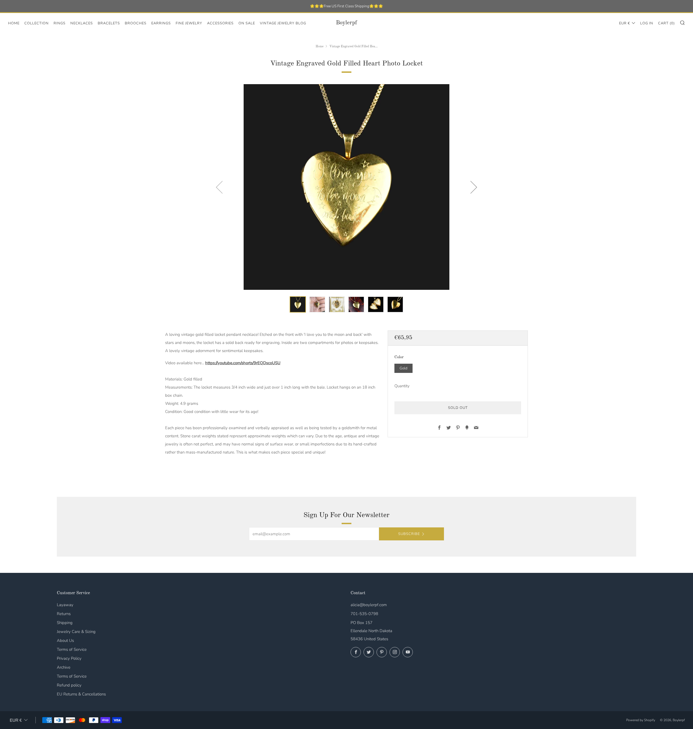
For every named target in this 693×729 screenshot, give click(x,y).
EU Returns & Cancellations (81, 694)
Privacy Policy (69, 658)
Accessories (220, 23)
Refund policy (69, 685)
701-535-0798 (364, 613)
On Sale (246, 23)
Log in (646, 23)
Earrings (161, 23)
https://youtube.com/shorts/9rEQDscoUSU (242, 363)
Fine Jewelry (189, 23)
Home (13, 23)
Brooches (135, 23)
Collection (36, 23)
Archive (63, 667)
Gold (403, 367)
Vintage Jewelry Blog (283, 23)
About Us (65, 640)
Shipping (65, 622)
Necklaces (81, 23)
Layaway (65, 605)
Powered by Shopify (640, 720)
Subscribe (409, 533)
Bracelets (109, 23)
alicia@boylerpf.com (369, 605)
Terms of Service (72, 649)
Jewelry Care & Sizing (76, 631)
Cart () (666, 23)
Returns (64, 613)
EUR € (624, 23)
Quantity (402, 385)
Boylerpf (346, 23)
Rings (60, 23)
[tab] (298, 304)
